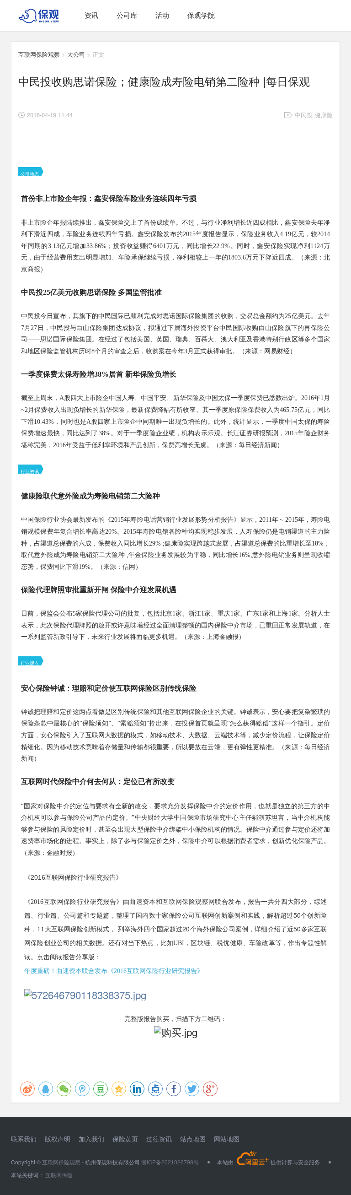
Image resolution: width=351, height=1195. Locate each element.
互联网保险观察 (39, 54)
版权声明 (57, 1138)
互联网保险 (58, 1175)
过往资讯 (159, 1138)
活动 (162, 15)
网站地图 (226, 1138)
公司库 (127, 15)
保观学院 (201, 15)
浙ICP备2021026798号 (170, 1162)
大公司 (76, 54)
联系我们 (24, 1138)
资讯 (91, 15)
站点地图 (193, 1138)
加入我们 (91, 1138)
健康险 (324, 114)
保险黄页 (125, 1138)
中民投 (304, 114)
